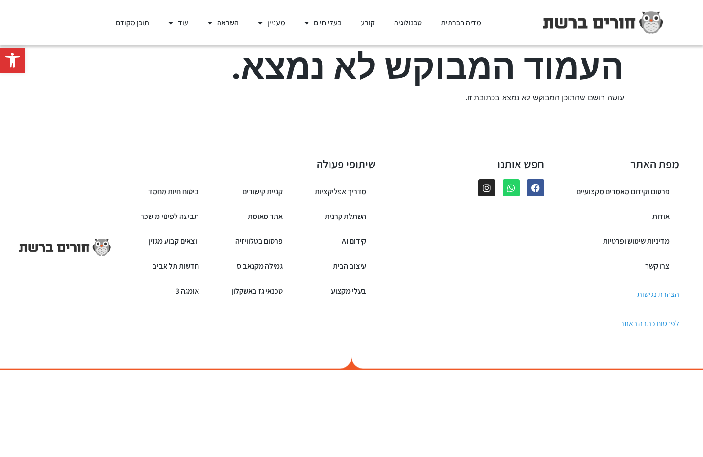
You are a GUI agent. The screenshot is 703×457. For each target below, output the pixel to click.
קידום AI (354, 241)
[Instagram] (486, 187)
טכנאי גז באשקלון (257, 291)
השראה (228, 23)
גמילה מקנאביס (260, 266)
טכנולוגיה (408, 23)
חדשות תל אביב (176, 266)
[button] (12, 60)
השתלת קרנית (345, 216)
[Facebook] (535, 187)
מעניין (276, 23)
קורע (368, 23)
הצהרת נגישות (658, 294)
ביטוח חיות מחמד (173, 191)
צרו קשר (657, 266)
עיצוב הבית (349, 266)
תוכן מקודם (132, 23)
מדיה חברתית (461, 23)
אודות (661, 216)
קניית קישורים (262, 191)
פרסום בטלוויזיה (259, 241)
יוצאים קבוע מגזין (173, 241)
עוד (183, 23)
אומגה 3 (187, 291)
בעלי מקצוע (348, 291)
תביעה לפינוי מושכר (170, 216)
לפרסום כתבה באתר (649, 323)
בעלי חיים (327, 23)
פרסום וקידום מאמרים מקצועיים (623, 191)
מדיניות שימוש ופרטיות (636, 241)
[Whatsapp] (511, 187)
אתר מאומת (265, 216)
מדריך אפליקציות (340, 191)
